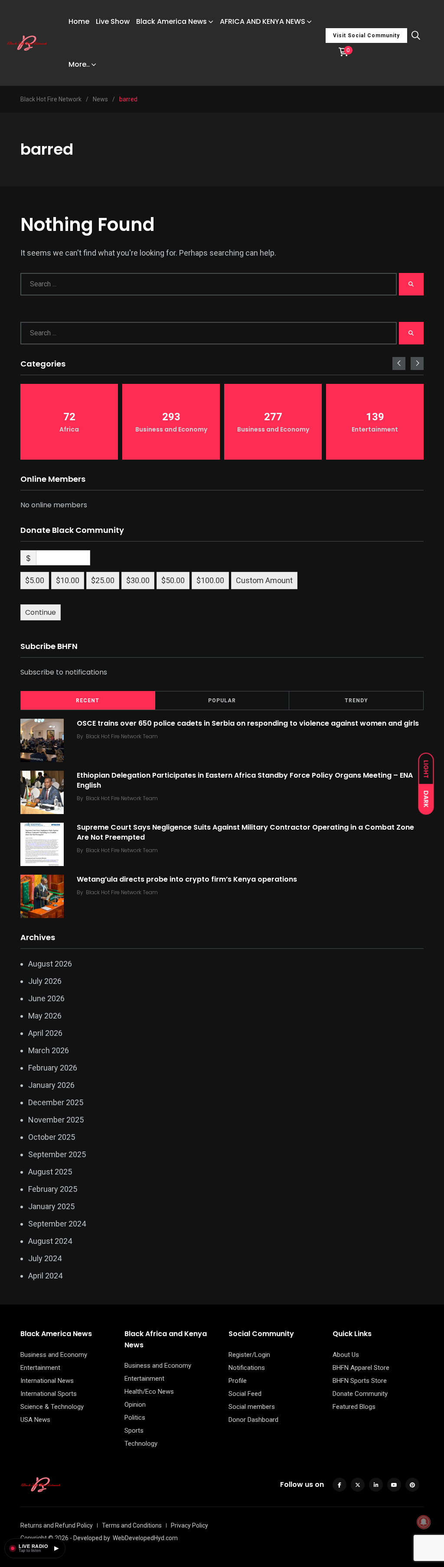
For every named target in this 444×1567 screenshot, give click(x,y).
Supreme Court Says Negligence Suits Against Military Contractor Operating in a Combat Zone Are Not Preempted (245, 832)
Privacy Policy (189, 1525)
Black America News (171, 21)
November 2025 (56, 1119)
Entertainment (40, 1368)
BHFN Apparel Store (361, 1368)
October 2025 (51, 1137)
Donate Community (360, 1394)
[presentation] (398, 363)
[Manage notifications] (424, 1522)
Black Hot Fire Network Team (122, 736)
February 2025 (52, 1189)
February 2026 (52, 1067)
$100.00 (210, 580)
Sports (134, 1430)
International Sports (48, 1394)
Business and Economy (53, 1355)
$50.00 (173, 580)
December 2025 (55, 1102)
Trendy (356, 701)
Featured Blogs (354, 1407)
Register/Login (249, 1355)
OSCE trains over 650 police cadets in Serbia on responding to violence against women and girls (248, 723)
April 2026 (45, 1033)
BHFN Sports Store (360, 1381)
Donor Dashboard (253, 1420)
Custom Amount (264, 580)
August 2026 (50, 963)
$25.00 (102, 580)
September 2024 (57, 1223)
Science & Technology (52, 1407)
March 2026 (48, 1050)
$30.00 (138, 580)
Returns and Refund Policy (56, 1525)
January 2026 (51, 1085)
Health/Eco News (149, 1391)
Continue (40, 612)
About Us (346, 1355)
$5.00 (34, 580)
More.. (79, 64)
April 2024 (45, 1275)
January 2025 (51, 1206)
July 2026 (45, 981)
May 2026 (45, 1015)
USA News (35, 1420)
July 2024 (45, 1258)
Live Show (113, 21)
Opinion (135, 1404)
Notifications (247, 1368)
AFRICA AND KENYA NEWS (262, 21)
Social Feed (245, 1394)
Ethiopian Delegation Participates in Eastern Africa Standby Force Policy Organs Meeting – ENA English (245, 780)
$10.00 (67, 580)
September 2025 (57, 1154)
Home (79, 21)
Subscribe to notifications (63, 672)
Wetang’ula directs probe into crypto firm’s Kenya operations (187, 879)
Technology (140, 1443)
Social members (252, 1407)
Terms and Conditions (132, 1525)
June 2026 (46, 998)
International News (47, 1381)
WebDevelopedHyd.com (145, 1538)
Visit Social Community (366, 35)
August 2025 (50, 1171)
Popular (222, 701)
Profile (238, 1381)
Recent (87, 701)
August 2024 (50, 1241)
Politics (134, 1417)
